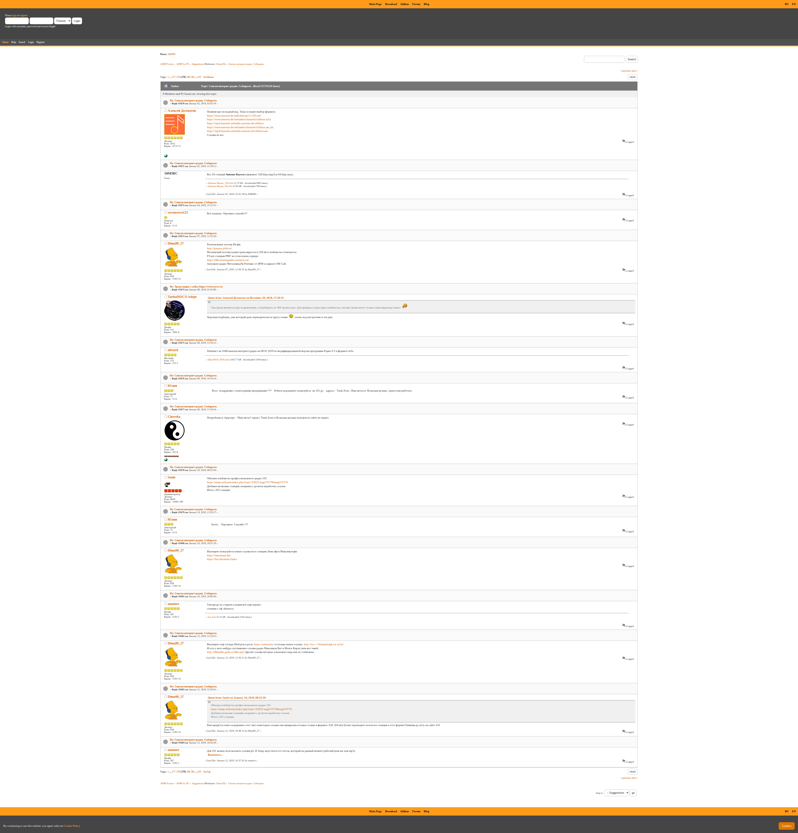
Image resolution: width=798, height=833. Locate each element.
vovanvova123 (178, 212)
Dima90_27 (176, 243)
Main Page (375, 4)
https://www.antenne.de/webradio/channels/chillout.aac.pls (240, 127)
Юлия (172, 385)
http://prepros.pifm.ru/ (219, 248)
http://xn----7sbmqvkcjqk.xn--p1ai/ (324, 644)
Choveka (174, 416)
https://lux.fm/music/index (222, 559)
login (14, 15)
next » (635, 70)
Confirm (786, 826)
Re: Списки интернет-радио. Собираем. (193, 100)
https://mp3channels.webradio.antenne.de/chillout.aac (237, 131)
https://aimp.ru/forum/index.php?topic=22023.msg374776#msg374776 (247, 482)
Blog (426, 4)
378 (178, 77)
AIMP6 (171, 54)
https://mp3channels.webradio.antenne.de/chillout (235, 123)
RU (787, 4)
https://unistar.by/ (264, 644)
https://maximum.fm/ (219, 555)
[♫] (165, 156)
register (23, 15)
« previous (626, 70)
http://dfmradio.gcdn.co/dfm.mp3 (226, 652)
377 (174, 77)
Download (391, 4)
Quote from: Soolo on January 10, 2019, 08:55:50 (237, 697)
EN (794, 4)
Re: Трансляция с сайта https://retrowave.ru (196, 286)
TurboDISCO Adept (182, 297)
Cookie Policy (72, 825)
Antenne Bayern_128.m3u (221, 183)
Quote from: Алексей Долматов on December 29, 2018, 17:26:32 (246, 297)
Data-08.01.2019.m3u (218, 359)
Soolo (171, 477)
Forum (416, 4)
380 (188, 77)
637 (200, 77)
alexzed (173, 350)
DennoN (220, 64)
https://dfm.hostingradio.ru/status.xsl (228, 260)
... (170, 77)
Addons (404, 4)
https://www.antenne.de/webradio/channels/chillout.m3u (239, 119)
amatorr (173, 604)
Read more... (215, 754)
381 (193, 77)
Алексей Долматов (182, 110)
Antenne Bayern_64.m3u (220, 186)
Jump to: (599, 793)
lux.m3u (212, 617)
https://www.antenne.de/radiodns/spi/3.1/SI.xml (234, 115)
